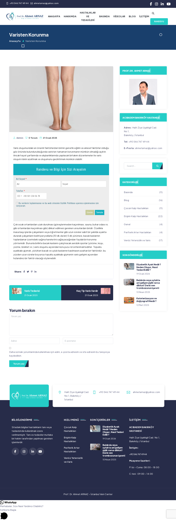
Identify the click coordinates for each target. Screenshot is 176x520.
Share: (18, 271)
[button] (88, 514)
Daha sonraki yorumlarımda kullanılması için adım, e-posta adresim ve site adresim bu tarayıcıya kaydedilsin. (59, 353)
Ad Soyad (20, 179)
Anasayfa (54, 16)
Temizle (99, 212)
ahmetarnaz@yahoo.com (46, 3)
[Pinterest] (32, 271)
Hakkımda (70, 16)
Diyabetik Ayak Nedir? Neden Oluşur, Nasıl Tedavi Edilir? (148, 267)
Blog (132, 16)
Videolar (119, 16)
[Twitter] (28, 271)
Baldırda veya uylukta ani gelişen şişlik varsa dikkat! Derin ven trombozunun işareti (148, 284)
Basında (104, 16)
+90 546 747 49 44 (19, 3)
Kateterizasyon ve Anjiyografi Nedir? (146, 299)
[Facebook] (24, 271)
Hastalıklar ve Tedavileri (88, 16)
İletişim (144, 16)
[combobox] (19, 196)
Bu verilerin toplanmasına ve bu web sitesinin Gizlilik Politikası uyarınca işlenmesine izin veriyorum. (57, 204)
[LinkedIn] (36, 271)
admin (19, 138)
